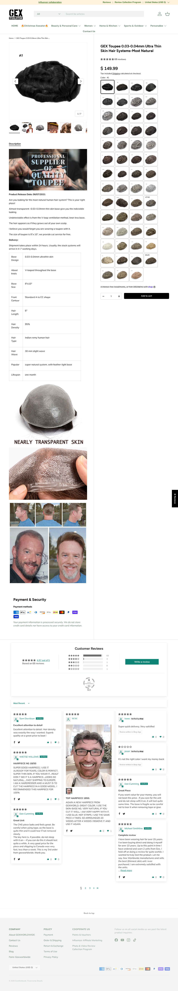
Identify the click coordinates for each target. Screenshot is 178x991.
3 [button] (90, 888)
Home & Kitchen (108, 25)
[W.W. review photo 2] (69, 791)
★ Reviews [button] (175, 498)
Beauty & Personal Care (64, 25)
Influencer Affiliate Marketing (87, 940)
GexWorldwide (20, 981)
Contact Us (89, 31)
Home (11, 38)
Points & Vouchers (81, 934)
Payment (48, 934)
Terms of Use (50, 951)
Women (88, 25)
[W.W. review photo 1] (89, 755)
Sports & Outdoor (134, 25)
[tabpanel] (48, 367)
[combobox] (89, 14)
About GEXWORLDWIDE (22, 934)
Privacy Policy (51, 957)
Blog (11, 951)
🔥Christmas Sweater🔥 (34, 25)
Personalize (156, 25)
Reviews (107, 2)
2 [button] (85, 888)
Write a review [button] (142, 661)
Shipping (116, 73)
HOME (14, 25)
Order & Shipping (52, 940)
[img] (20, 714)
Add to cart (146, 296)
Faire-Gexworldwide (19, 957)
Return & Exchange (53, 945)
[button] (167, 14)
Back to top (89, 913)
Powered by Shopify (35, 981)
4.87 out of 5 (43, 660)
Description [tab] (15, 143)
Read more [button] (126, 870)
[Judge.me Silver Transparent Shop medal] (89, 683)
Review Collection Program (128, 2)
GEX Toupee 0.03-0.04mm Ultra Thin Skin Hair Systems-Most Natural (33, 38)
